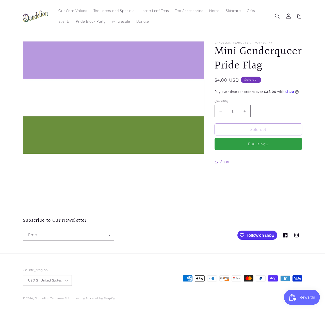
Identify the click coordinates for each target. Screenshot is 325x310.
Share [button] (225, 161)
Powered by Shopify (100, 298)
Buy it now (258, 144)
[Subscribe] (108, 235)
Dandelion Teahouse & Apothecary (60, 298)
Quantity (221, 101)
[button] (277, 16)
